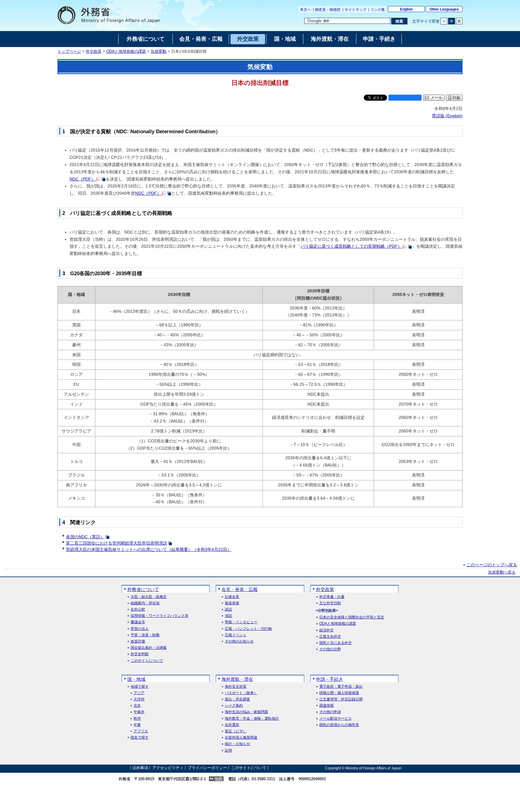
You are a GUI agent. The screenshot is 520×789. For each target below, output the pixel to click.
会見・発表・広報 (239, 589)
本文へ (305, 10)
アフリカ (141, 731)
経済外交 (326, 630)
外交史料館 (140, 654)
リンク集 (377, 10)
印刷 (456, 98)
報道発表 (232, 603)
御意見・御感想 (327, 10)
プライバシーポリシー (207, 768)
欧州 (137, 719)
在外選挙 (232, 725)
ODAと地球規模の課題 (126, 51)
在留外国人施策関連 (241, 738)
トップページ (69, 51)
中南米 (139, 712)
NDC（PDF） (82, 179)
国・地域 (136, 679)
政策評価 (138, 641)
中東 (137, 725)
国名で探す (140, 738)
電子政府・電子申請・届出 (341, 687)
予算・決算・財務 (145, 635)
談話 (228, 609)
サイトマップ (355, 10)
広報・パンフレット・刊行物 (248, 629)
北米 (137, 706)
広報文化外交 (330, 637)
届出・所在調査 (237, 699)
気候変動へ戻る (501, 572)
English (406, 9)
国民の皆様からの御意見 (339, 725)
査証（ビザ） (235, 731)
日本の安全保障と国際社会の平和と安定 (351, 617)
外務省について (143, 589)
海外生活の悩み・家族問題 (246, 712)
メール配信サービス (335, 719)
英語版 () (447, 115)
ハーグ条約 (234, 706)
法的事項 (140, 768)
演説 (228, 616)
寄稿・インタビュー (241, 622)
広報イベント (235, 635)
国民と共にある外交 (335, 643)
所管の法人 (140, 629)
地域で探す (140, 687)
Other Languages (444, 9)
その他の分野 (330, 649)
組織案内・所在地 (145, 603)
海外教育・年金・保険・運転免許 (252, 719)
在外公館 (138, 609)
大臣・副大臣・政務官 (149, 597)
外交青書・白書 (332, 597)
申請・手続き (329, 679)
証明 (228, 751)
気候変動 (158, 51)
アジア (139, 693)
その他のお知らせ (239, 641)
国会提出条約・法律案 (149, 648)
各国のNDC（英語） (85, 536)
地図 (218, 779)
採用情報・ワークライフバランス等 (159, 616)
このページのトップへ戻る (491, 565)
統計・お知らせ (237, 744)
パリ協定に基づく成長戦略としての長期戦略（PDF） (351, 246)
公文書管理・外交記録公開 (341, 699)
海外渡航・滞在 (237, 679)
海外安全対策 (235, 687)
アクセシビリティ (168, 768)
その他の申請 (330, 712)
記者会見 (232, 597)
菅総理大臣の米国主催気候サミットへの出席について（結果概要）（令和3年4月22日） (148, 549)
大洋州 (139, 699)
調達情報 (326, 706)
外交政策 (93, 51)
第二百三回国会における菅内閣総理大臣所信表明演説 (116, 543)
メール (436, 98)
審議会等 (138, 622)
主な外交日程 (330, 603)
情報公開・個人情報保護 (339, 693)
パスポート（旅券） (241, 693)
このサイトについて (147, 661)
